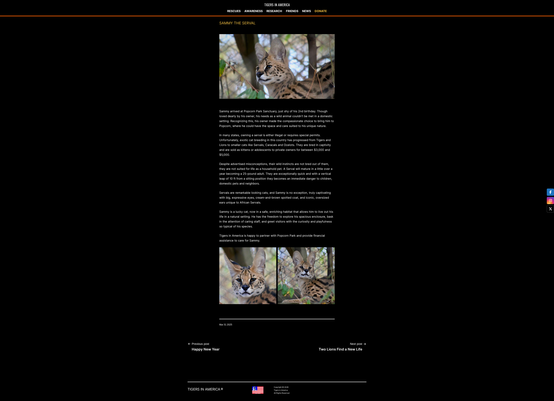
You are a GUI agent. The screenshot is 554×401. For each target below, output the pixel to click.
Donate (321, 11)
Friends (292, 11)
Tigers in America (277, 4)
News (306, 11)
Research (274, 11)
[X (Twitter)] (550, 208)
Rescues (234, 11)
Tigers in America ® (205, 389)
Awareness (253, 11)
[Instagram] (550, 200)
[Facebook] (550, 192)
